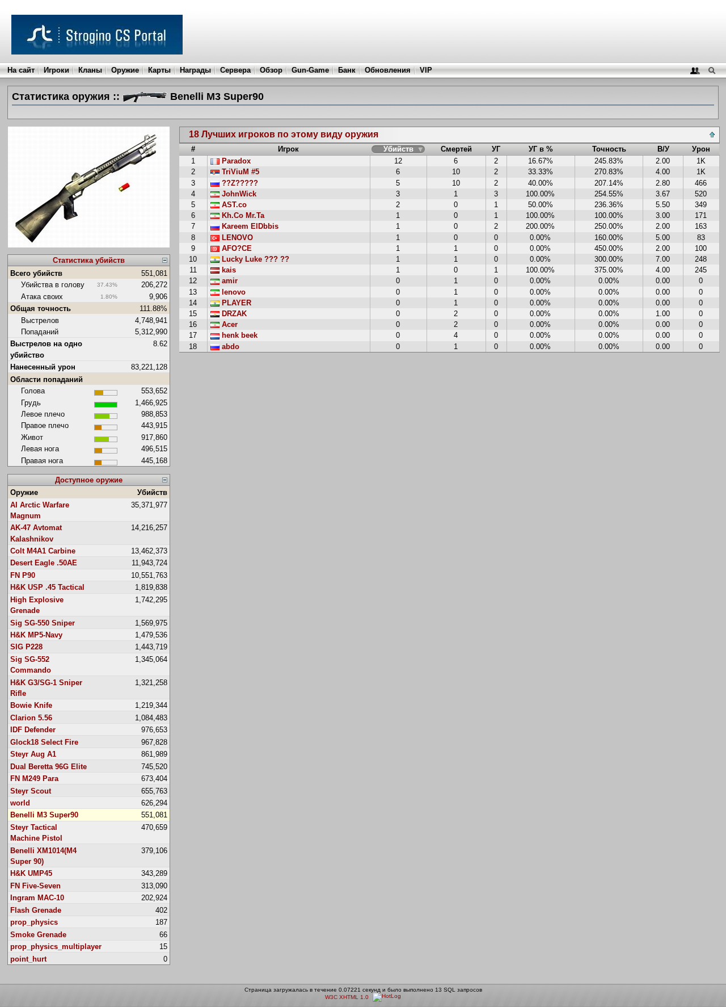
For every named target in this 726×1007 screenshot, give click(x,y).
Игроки (56, 70)
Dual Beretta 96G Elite (48, 766)
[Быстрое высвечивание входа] (695, 70)
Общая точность (40, 308)
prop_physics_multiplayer (56, 946)
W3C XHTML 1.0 (347, 997)
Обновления (388, 70)
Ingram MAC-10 (37, 897)
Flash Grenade (35, 910)
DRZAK (233, 313)
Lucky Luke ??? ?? (254, 259)
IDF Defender (33, 729)
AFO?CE (236, 248)
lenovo (233, 292)
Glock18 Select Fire (44, 742)
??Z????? (239, 183)
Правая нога (42, 460)
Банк (347, 70)
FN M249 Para (34, 778)
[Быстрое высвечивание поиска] (711, 70)
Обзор (271, 70)
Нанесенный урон (42, 367)
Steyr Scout (30, 791)
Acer (229, 324)
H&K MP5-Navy (36, 635)
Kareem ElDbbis (249, 226)
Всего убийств (36, 273)
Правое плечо (45, 425)
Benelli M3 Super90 (44, 815)
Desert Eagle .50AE (43, 563)
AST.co (233, 204)
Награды (195, 70)
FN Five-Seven (35, 886)
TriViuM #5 (239, 171)
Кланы (90, 70)
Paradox (235, 161)
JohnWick (238, 194)
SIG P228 (26, 647)
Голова (33, 391)
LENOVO (236, 237)
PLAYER (235, 303)
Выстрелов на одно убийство (46, 349)
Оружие (125, 70)
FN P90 (22, 575)
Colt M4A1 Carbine (42, 551)
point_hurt (28, 959)
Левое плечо (43, 414)
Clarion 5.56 (31, 718)
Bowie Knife (31, 705)
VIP (426, 70)
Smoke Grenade (38, 934)
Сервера (235, 70)
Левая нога (40, 448)
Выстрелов (40, 320)
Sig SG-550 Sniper (42, 623)
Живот (32, 437)
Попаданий (39, 332)
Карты (159, 70)
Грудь (31, 402)
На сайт (21, 70)
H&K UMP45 (31, 873)
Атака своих (42, 296)
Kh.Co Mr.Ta (242, 215)
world (20, 803)
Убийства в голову (53, 284)
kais (228, 270)
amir (229, 280)
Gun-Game (310, 70)
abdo (229, 346)
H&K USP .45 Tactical (47, 587)
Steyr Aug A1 (33, 754)
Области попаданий (46, 379)
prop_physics (34, 922)
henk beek (239, 335)
